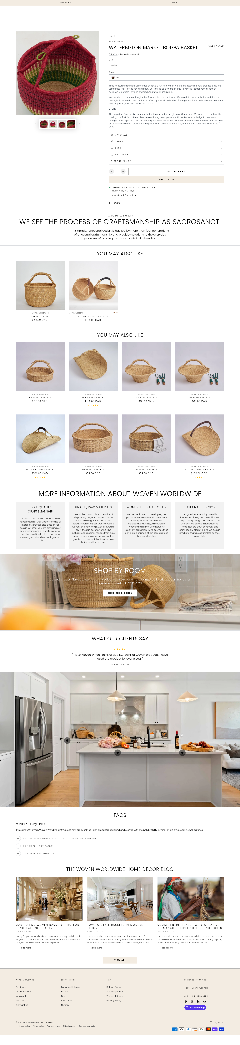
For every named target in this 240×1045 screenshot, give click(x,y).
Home (111, 36)
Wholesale (21, 996)
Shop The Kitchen (120, 593)
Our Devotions (23, 991)
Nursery (65, 1005)
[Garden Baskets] (146, 366)
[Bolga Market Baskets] (93, 285)
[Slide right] (79, 124)
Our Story (21, 987)
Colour (112, 72)
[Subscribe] (222, 988)
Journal (20, 1000)
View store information (124, 195)
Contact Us (22, 1005)
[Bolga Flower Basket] (40, 439)
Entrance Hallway (70, 987)
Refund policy (24, 1026)
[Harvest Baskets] (40, 366)
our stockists (49, 531)
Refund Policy (114, 987)
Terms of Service (115, 996)
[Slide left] (36, 124)
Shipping (113, 54)
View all (120, 960)
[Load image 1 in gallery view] (44, 124)
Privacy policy (38, 1026)
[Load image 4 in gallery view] (71, 124)
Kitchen (65, 991)
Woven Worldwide (117, 42)
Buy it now (166, 179)
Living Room (67, 1000)
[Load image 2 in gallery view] (53, 124)
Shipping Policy (115, 991)
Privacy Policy (114, 1000)
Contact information (87, 1026)
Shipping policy (69, 1026)
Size (111, 59)
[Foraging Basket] (93, 366)
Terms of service (53, 1026)
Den (63, 996)
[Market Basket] (40, 285)
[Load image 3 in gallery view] (62, 124)
